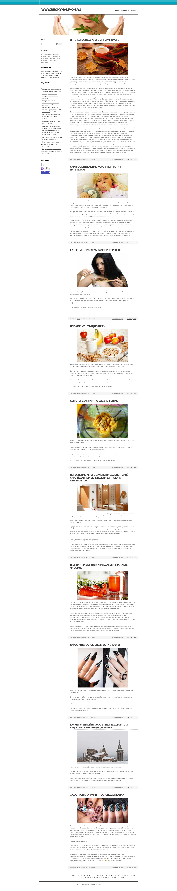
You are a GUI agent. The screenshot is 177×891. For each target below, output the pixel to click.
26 (127, 875)
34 (88, 877)
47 (117, 877)
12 (95, 875)
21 (116, 875)
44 (110, 877)
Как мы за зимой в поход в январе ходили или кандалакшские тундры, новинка (98, 726)
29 (134, 875)
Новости (52, 2)
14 (100, 875)
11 (93, 875)
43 (108, 877)
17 (107, 875)
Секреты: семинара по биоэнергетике (93, 400)
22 (118, 875)
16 (104, 875)
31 (81, 877)
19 (111, 875)
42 (106, 877)
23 (120, 875)
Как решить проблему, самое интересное (95, 250)
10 (91, 875)
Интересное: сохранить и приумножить (94, 40)
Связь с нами (62, 2)
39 (99, 877)
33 (85, 877)
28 (131, 875)
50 (124, 877)
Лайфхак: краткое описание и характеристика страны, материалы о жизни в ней (51, 94)
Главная (43, 2)
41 (103, 877)
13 (98, 875)
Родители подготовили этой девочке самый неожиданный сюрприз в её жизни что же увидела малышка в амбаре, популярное (51, 130)
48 (119, 877)
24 (122, 875)
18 (109, 875)
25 (125, 875)
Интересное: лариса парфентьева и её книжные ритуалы (50, 103)
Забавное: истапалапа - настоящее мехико (97, 794)
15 (102, 875)
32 (83, 877)
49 (122, 877)
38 (97, 877)
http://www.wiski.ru (48, 71)
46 (115, 877)
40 (101, 877)
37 (94, 877)
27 (129, 875)
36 (92, 877)
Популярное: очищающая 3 (87, 326)
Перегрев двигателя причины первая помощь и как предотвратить (51, 75)
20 (113, 875)
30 (136, 875)
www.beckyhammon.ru (61, 10)
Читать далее (131, 159)
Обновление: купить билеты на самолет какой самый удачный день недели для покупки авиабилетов (99, 477)
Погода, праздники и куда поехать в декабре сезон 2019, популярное (51, 110)
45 (112, 877)
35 (90, 877)
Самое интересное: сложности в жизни (95, 644)
